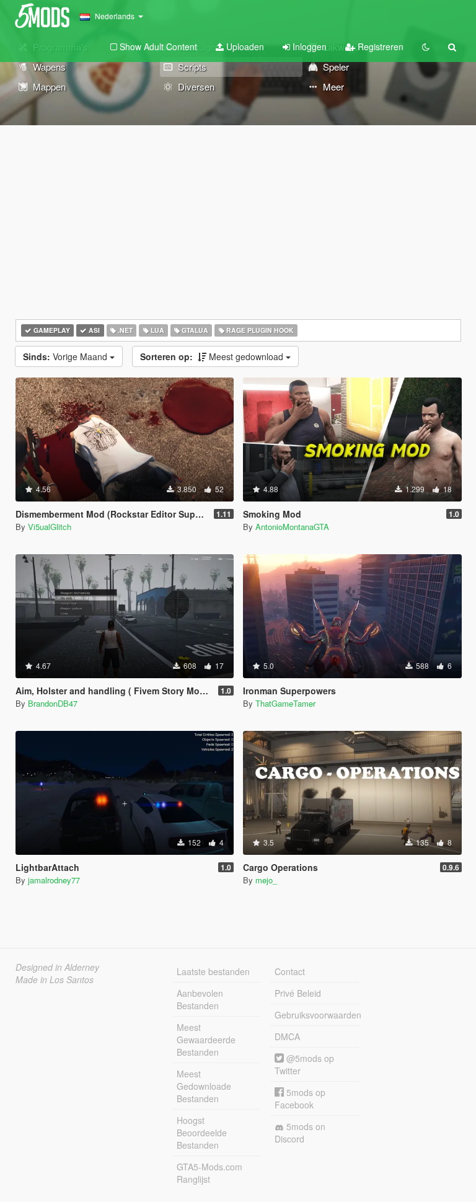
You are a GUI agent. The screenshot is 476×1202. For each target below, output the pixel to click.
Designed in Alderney (57, 967)
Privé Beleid (298, 993)
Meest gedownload (213, 356)
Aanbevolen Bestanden (200, 999)
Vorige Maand (66, 356)
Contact (290, 971)
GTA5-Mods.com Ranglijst (209, 1172)
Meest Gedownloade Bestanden (204, 1086)
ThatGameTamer (285, 703)
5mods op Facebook (300, 1098)
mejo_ (266, 880)
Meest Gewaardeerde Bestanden (206, 1039)
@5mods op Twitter (304, 1064)
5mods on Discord (300, 1132)
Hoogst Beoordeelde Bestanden (202, 1132)
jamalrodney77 (54, 880)
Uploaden (244, 46)
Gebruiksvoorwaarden (317, 1015)
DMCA (287, 1036)
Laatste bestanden (213, 971)
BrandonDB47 (52, 703)
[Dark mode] (426, 46)
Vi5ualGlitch (49, 527)
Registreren (379, 46)
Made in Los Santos (54, 979)
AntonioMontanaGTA (292, 527)
